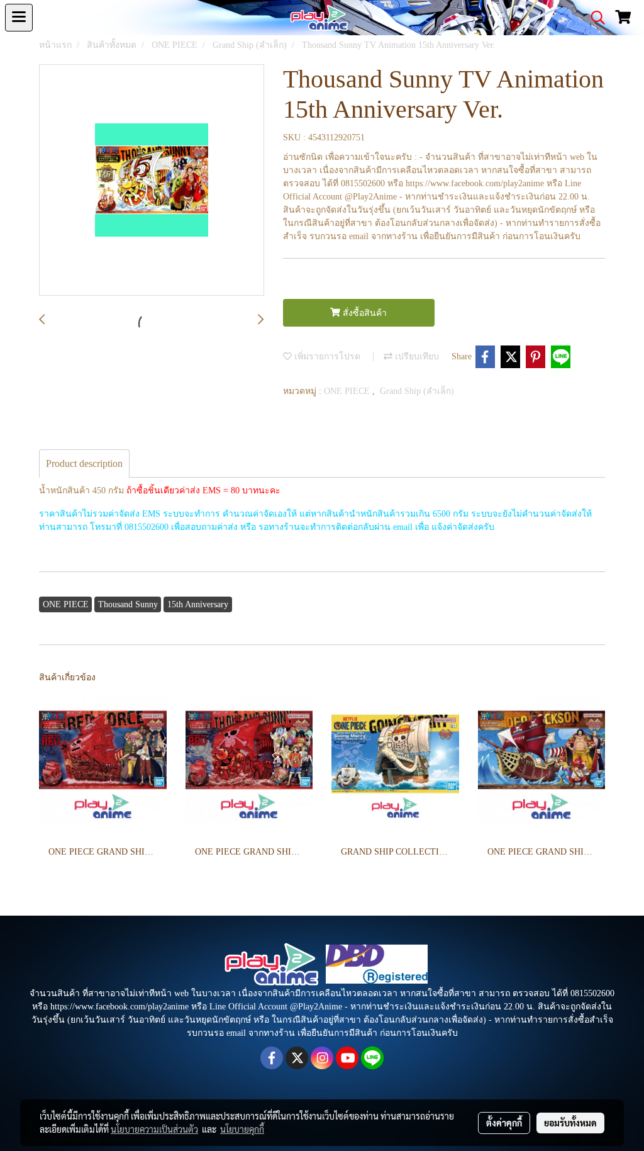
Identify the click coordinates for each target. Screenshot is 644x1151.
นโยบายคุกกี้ (242, 1129)
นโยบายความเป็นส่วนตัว (154, 1129)
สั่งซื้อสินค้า (363, 313)
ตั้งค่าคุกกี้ (504, 1122)
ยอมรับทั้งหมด (570, 1122)
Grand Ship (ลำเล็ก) (417, 391)
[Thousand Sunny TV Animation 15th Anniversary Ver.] (152, 180)
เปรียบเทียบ (415, 356)
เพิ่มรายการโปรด (326, 356)
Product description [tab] (84, 463)
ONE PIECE (348, 391)
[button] (593, 18)
